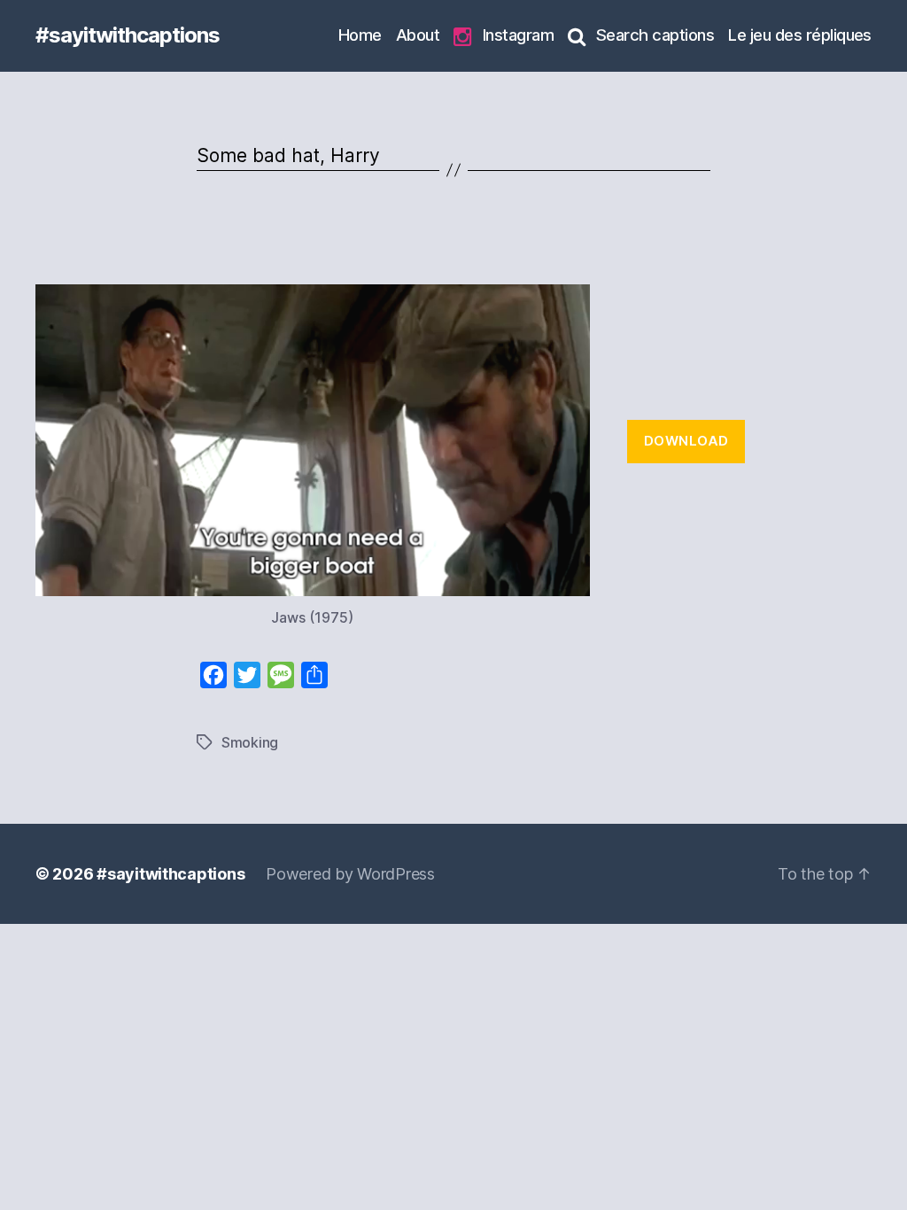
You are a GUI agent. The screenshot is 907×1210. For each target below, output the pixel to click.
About (417, 34)
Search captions (655, 34)
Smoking (249, 742)
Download (686, 440)
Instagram (518, 34)
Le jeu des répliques (800, 34)
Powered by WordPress (350, 874)
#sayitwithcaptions (127, 35)
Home (360, 34)
